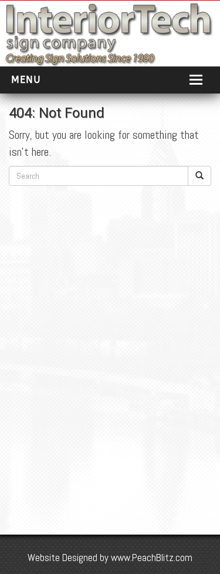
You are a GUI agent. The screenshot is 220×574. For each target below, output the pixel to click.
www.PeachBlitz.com (151, 557)
